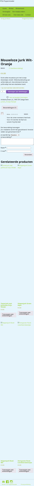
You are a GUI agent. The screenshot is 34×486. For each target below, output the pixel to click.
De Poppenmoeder (11, 484)
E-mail (3, 151)
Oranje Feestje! (11, 102)
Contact (28, 15)
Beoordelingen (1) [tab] (9, 108)
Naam (3, 148)
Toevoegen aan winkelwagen (17, 91)
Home (5, 8)
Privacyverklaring (25, 484)
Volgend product (27, 19)
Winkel (11, 8)
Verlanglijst (6, 12)
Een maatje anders (18, 12)
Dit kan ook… (7, 15)
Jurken (3, 102)
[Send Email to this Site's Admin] (3, 481)
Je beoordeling (6, 137)
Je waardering (5, 135)
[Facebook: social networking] (7, 481)
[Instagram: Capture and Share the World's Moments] (11, 481)
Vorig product (5, 19)
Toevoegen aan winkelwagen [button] (8, 315)
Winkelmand (20, 8)
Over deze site (18, 15)
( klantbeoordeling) (16, 68)
